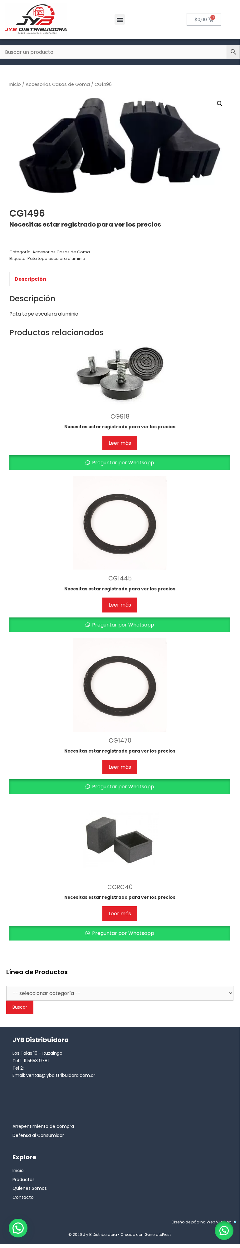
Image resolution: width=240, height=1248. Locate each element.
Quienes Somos (29, 1188)
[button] (120, 19)
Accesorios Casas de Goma (58, 84)
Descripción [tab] (30, 279)
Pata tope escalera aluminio (56, 258)
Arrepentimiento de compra (43, 1126)
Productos (23, 1179)
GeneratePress (158, 1234)
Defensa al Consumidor (38, 1135)
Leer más (120, 443)
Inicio (15, 84)
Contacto (23, 1197)
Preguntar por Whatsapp (122, 462)
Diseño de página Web (193, 1222)
